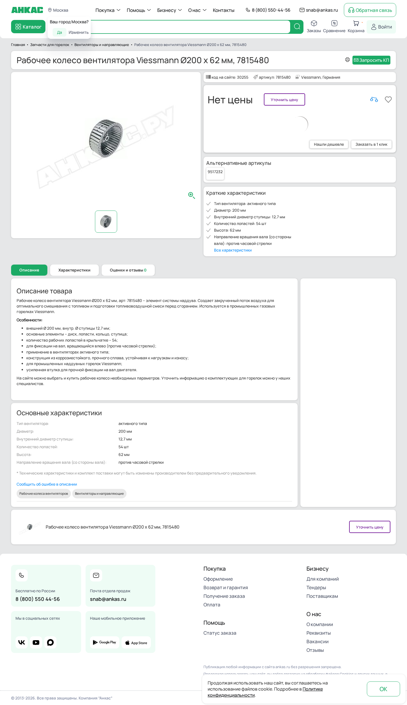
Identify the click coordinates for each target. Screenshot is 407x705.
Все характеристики (233, 250)
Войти (385, 27)
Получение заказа (224, 596)
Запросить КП (374, 60)
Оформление (218, 579)
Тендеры (316, 587)
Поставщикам (322, 596)
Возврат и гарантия (226, 587)
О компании (319, 624)
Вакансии (317, 641)
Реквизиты (318, 633)
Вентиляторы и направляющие (99, 493)
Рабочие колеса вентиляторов (43, 493)
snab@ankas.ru (322, 10)
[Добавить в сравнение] (374, 99)
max (50, 642)
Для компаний (322, 579)
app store (136, 642)
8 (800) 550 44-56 (38, 599)
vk (22, 642)
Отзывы (315, 650)
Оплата (212, 604)
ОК (383, 689)
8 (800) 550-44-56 (271, 10)
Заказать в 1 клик (371, 144)
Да (59, 32)
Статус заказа (220, 633)
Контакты (224, 10)
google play (104, 642)
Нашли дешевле (329, 144)
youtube (36, 642)
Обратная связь (374, 10)
